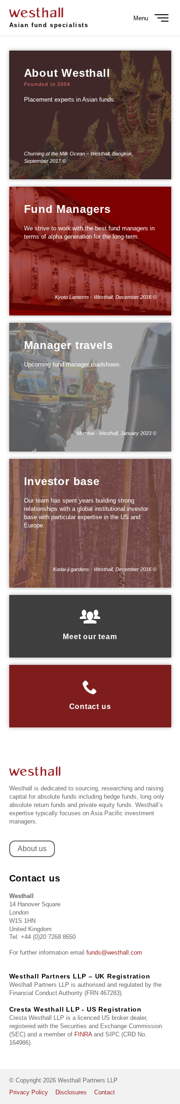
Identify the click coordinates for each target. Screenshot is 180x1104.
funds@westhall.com (114, 952)
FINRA (83, 1034)
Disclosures (71, 1092)
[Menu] (161, 18)
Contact (104, 1092)
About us (32, 848)
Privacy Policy (28, 1092)
